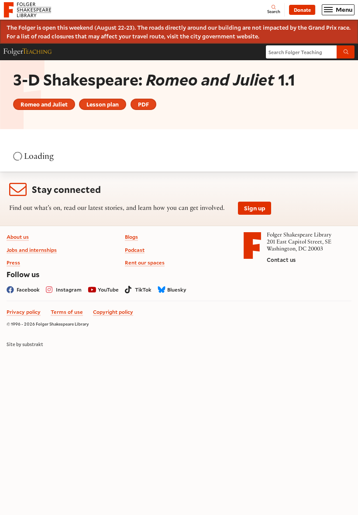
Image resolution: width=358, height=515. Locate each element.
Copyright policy (113, 312)
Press (13, 262)
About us (18, 236)
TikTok (143, 289)
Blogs (131, 236)
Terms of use (67, 312)
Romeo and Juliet (44, 104)
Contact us (281, 259)
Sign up (254, 208)
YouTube (108, 289)
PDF (143, 104)
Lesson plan (102, 104)
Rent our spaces (145, 262)
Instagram (69, 289)
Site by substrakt (25, 344)
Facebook (28, 289)
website (247, 36)
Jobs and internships (32, 250)
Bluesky (176, 289)
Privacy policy (24, 312)
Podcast (135, 250)
